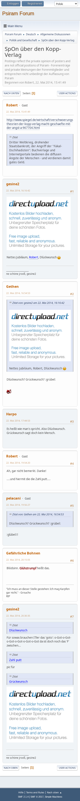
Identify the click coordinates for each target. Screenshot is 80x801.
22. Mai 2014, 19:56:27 (18, 504)
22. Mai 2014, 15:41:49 (18, 111)
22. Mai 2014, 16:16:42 (18, 190)
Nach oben (11, 767)
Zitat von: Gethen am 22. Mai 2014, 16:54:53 (38, 514)
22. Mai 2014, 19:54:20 (18, 462)
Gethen (12, 286)
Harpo (11, 414)
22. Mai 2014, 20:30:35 (18, 615)
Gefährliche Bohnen (23, 553)
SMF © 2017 (37, 796)
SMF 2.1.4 (23, 796)
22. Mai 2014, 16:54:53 (18, 293)
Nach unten (11, 93)
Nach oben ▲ (54, 792)
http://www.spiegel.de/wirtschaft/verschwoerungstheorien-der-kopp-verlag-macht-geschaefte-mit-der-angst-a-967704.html (40, 124)
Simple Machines (53, 796)
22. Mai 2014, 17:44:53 (18, 420)
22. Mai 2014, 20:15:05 (18, 559)
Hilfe (20, 792)
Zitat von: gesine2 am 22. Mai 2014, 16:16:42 (38, 303)
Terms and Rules (35, 792)
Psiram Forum (18, 13)
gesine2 (12, 184)
